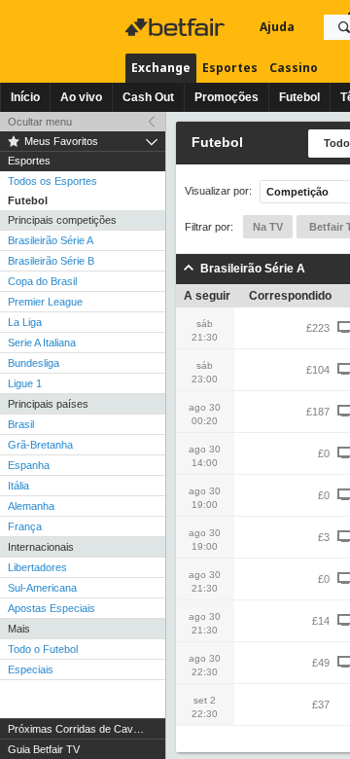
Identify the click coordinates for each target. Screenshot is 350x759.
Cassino (293, 67)
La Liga (25, 322)
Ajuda (277, 26)
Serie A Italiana (42, 342)
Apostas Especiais (51, 608)
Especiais (30, 669)
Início (25, 97)
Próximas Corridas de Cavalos (80, 729)
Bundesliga (33, 363)
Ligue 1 (25, 383)
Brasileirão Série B (51, 261)
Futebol (299, 97)
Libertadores (37, 567)
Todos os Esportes (52, 181)
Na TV (268, 227)
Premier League (45, 301)
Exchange (161, 67)
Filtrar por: (209, 227)
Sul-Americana (42, 588)
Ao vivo (81, 97)
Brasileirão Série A (50, 240)
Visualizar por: (218, 191)
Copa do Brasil (42, 281)
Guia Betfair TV (44, 749)
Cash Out (148, 97)
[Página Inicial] (176, 27)
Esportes (230, 67)
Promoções (226, 97)
